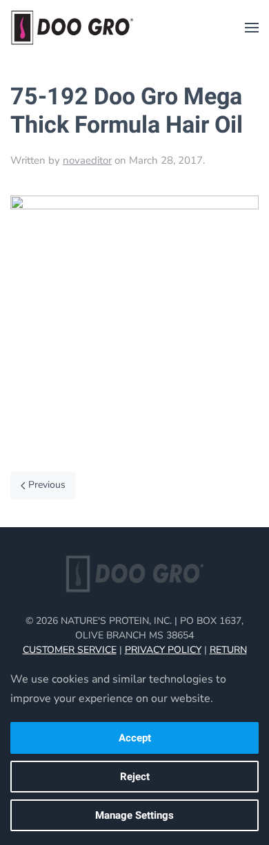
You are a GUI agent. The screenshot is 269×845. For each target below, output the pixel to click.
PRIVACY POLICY (163, 649)
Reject (135, 776)
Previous (47, 484)
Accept (135, 738)
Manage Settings (134, 815)
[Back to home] (72, 27)
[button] (252, 27)
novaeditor (87, 160)
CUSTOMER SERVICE (70, 649)
